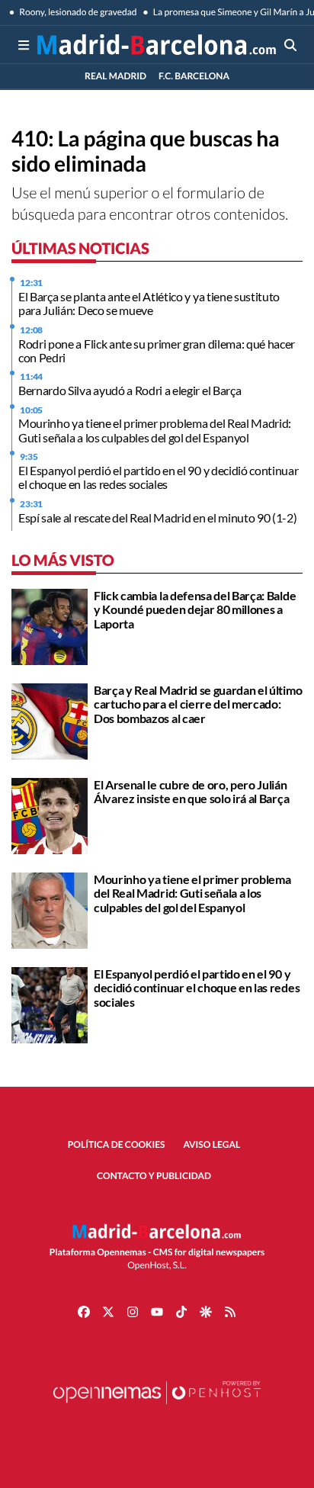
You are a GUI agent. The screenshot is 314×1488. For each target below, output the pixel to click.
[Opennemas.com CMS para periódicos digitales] (157, 1407)
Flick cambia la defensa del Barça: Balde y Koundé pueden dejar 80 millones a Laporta (195, 609)
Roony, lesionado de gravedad (77, 12)
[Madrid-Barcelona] (156, 44)
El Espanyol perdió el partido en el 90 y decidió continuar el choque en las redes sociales (158, 477)
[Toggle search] (290, 44)
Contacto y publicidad (154, 1175)
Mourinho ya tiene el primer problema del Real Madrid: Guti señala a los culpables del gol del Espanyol (154, 430)
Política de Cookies (116, 1144)
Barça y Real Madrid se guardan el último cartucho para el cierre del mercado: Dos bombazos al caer (198, 704)
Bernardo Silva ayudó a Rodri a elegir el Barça (129, 390)
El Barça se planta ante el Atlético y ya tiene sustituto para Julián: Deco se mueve (149, 303)
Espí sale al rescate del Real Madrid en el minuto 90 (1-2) (157, 517)
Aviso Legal (212, 1144)
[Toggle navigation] (23, 44)
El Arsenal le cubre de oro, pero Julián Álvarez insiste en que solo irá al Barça (191, 791)
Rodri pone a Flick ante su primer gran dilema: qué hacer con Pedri (156, 350)
